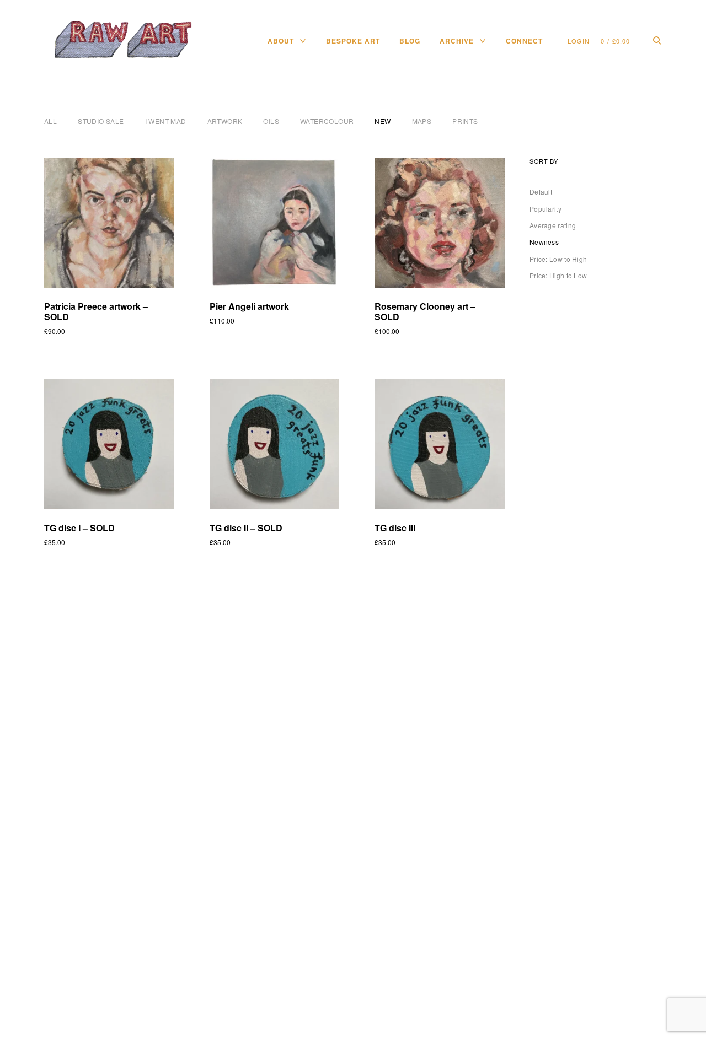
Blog (409, 41)
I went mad (165, 121)
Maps (422, 121)
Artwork (225, 121)
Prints (465, 121)
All (50, 121)
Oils (271, 121)
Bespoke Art (353, 41)
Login (579, 40)
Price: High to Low (558, 275)
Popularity (545, 208)
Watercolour (327, 121)
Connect (524, 41)
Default (541, 191)
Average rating (553, 225)
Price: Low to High (558, 258)
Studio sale (101, 121)
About (281, 41)
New (383, 121)
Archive (457, 41)
